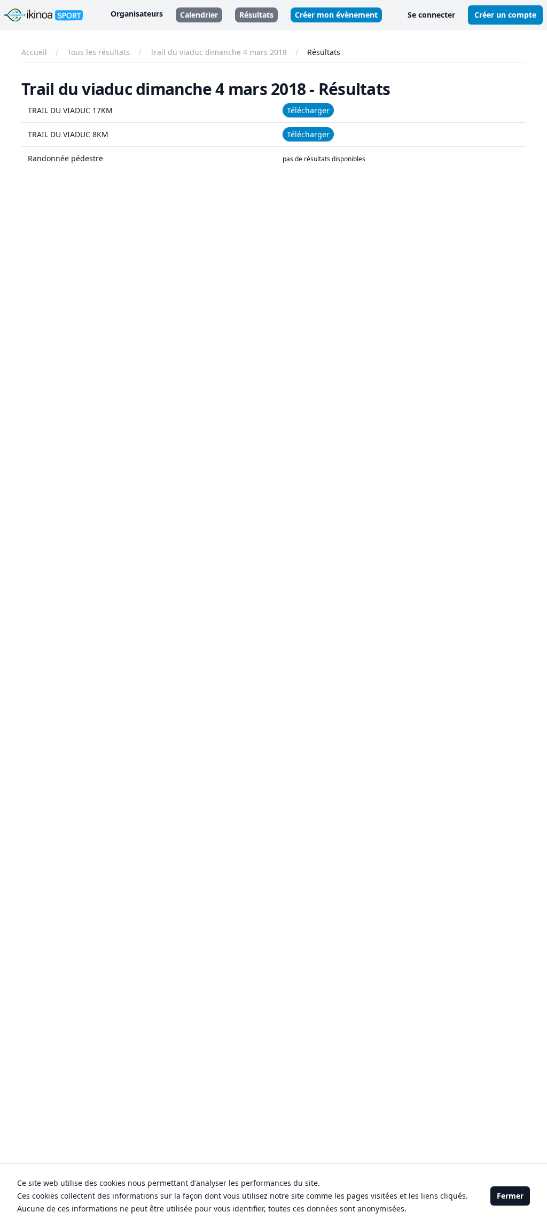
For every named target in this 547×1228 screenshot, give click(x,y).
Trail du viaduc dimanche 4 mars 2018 (218, 52)
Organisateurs (137, 14)
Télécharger (308, 110)
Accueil (34, 52)
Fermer (510, 1196)
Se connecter (431, 15)
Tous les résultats (98, 52)
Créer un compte (505, 15)
